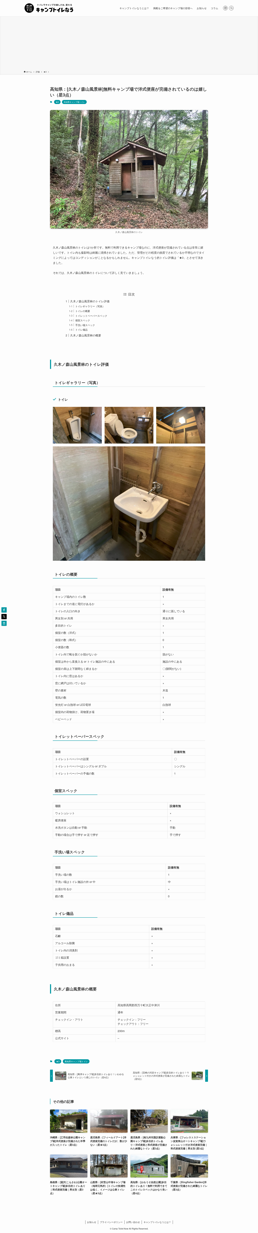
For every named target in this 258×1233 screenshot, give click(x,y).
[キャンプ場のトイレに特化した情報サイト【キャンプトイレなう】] (49, 8)
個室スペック (82, 320)
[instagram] (225, 8)
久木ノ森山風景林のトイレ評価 (90, 301)
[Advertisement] (129, 44)
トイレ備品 (81, 329)
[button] (4, 610)
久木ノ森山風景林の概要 (85, 335)
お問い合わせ (133, 1222)
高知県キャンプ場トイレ (74, 101)
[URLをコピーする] (4, 623)
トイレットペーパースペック (91, 315)
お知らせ (91, 1222)
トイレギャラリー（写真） (90, 306)
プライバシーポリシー (111, 1222)
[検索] (231, 8)
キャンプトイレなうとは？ (157, 1222)
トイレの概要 (82, 311)
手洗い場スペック (85, 325)
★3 (57, 101)
